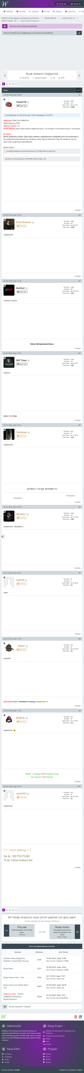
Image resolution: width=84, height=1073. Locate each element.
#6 (79, 507)
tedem (79, 1070)
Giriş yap (22, 934)
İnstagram (8, 1057)
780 (72, 365)
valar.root (60, 979)
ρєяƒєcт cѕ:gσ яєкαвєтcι (42, 488)
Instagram (17, 498)
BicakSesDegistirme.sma (16, 151)
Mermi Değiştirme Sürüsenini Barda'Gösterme (13, 996)
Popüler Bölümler (50, 18)
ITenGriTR (25, 78)
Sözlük (48, 1059)
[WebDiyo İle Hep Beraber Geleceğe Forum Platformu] (5, 4)
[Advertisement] (42, 55)
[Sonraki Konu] (79, 75)
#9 (79, 711)
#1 (79, 95)
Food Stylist (47, 1044)
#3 (79, 281)
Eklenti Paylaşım (7, 21)
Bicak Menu (8, 968)
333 (72, 437)
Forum (48, 1057)
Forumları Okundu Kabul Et (55, 1036)
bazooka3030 (62, 998)
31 (72, 722)
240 (72, 519)
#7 (79, 573)
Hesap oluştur (62, 937)
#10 (79, 786)
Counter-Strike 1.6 (68, 18)
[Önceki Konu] (4, 75)
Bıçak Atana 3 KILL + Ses (14, 977)
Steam (7, 1059)
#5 (79, 425)
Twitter (7, 1062)
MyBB (17, 1070)
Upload (48, 1054)
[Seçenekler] (78, 90)
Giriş (39, 139)
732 (72, 293)
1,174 (72, 227)
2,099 (72, 107)
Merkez (48, 1062)
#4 (79, 353)
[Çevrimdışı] (4, 99)
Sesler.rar (10, 159)
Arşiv (47, 1041)
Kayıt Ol (7, 142)
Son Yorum (50, 961)
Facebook (70, 496)
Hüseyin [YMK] (62, 961)
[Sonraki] (16, 84)
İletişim (48, 1039)
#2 (79, 215)
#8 (79, 639)
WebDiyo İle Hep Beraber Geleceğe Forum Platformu (20, 18)
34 (54, 78)
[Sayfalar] (16, 21)
